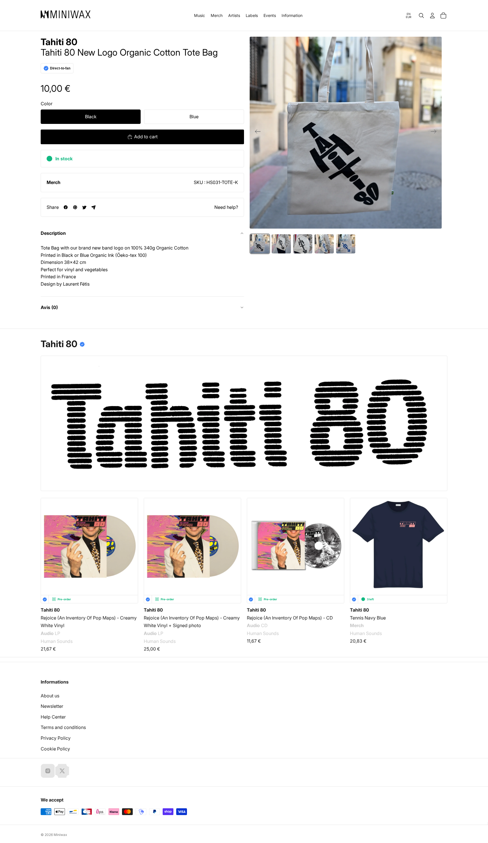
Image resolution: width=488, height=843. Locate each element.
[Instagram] (48, 771)
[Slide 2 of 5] (281, 243)
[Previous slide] (256, 132)
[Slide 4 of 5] (324, 243)
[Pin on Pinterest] (75, 207)
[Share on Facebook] (65, 207)
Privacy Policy (56, 738)
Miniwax (60, 835)
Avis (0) (49, 307)
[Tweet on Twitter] (84, 207)
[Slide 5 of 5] (345, 243)
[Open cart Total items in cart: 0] (443, 15)
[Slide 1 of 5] (259, 243)
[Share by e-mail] (93, 207)
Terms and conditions (63, 727)
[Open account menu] (432, 15)
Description (53, 233)
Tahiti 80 (59, 42)
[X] (62, 771)
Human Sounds (57, 641)
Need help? (226, 207)
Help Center (53, 717)
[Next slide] (435, 132)
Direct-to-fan (60, 68)
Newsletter (52, 706)
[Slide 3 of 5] (302, 243)
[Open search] (421, 15)
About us (50, 696)
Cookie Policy (55, 749)
